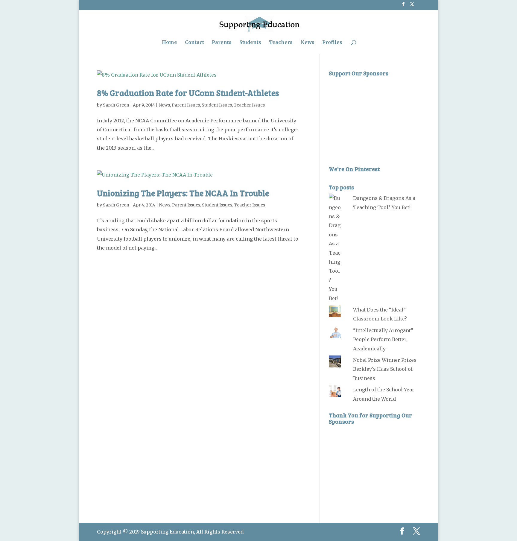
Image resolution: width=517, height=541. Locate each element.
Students (250, 42)
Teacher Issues (249, 105)
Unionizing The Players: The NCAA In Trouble (183, 193)
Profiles (332, 42)
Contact (194, 42)
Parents (222, 42)
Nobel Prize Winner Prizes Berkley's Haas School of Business (384, 369)
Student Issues (217, 105)
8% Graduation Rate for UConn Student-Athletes (188, 92)
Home (169, 42)
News (307, 42)
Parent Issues (186, 105)
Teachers (281, 42)
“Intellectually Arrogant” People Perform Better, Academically (383, 339)
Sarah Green (116, 105)
